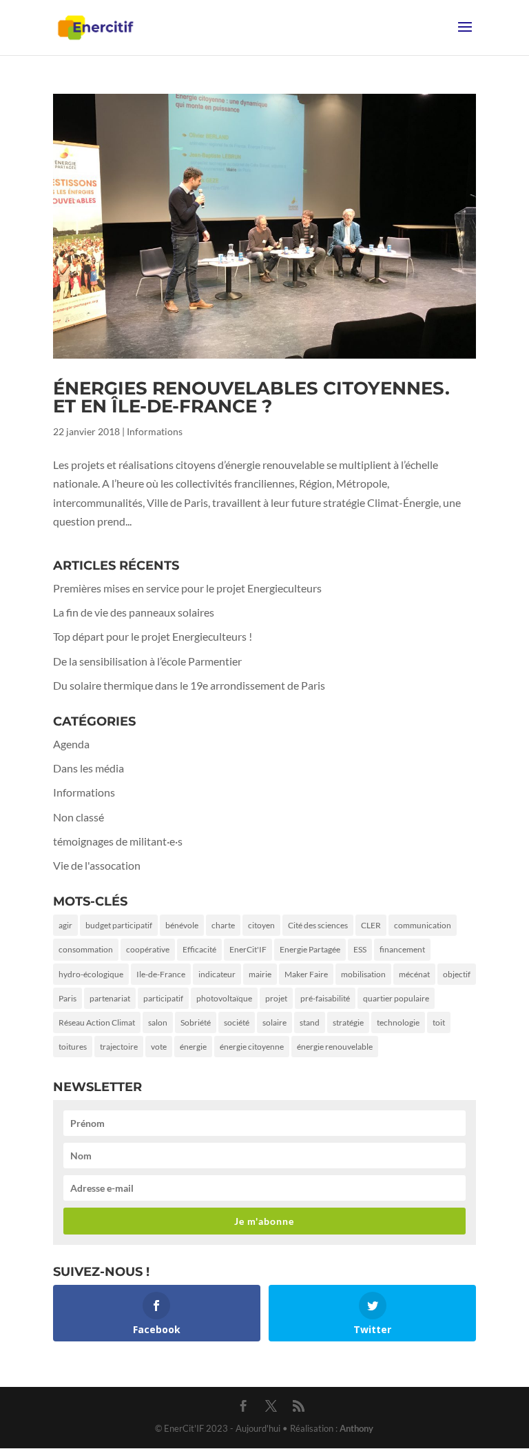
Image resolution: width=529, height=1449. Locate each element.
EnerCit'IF (248, 949)
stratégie (348, 1022)
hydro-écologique (91, 974)
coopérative (147, 949)
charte (223, 925)
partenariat (110, 998)
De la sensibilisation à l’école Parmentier (147, 661)
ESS (359, 949)
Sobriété (195, 1022)
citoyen (261, 925)
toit (439, 1022)
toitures (73, 1046)
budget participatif (118, 925)
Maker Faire (306, 974)
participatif (163, 998)
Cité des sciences (318, 925)
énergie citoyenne (252, 1046)
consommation (86, 949)
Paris (67, 998)
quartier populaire (396, 998)
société (236, 1022)
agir (65, 925)
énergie (193, 1046)
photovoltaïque (224, 998)
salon (157, 1022)
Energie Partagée (310, 949)
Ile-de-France (160, 974)
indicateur (217, 974)
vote (159, 1046)
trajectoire (119, 1046)
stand (310, 1022)
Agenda (71, 743)
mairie (260, 974)
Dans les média (88, 768)
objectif (456, 974)
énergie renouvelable (335, 1046)
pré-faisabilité (325, 998)
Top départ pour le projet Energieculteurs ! (152, 636)
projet (276, 998)
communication (422, 925)
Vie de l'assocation (97, 865)
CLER (371, 925)
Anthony (356, 1428)
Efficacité (199, 949)
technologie (398, 1022)
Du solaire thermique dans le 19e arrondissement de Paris (189, 685)
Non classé (78, 816)
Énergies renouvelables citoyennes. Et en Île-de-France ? (251, 397)
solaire (274, 1022)
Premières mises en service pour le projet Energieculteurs (187, 587)
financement (402, 949)
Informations (155, 431)
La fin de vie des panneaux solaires (133, 612)
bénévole (181, 925)
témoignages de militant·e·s (118, 841)
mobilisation (363, 974)
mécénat (414, 974)
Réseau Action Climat (97, 1022)
